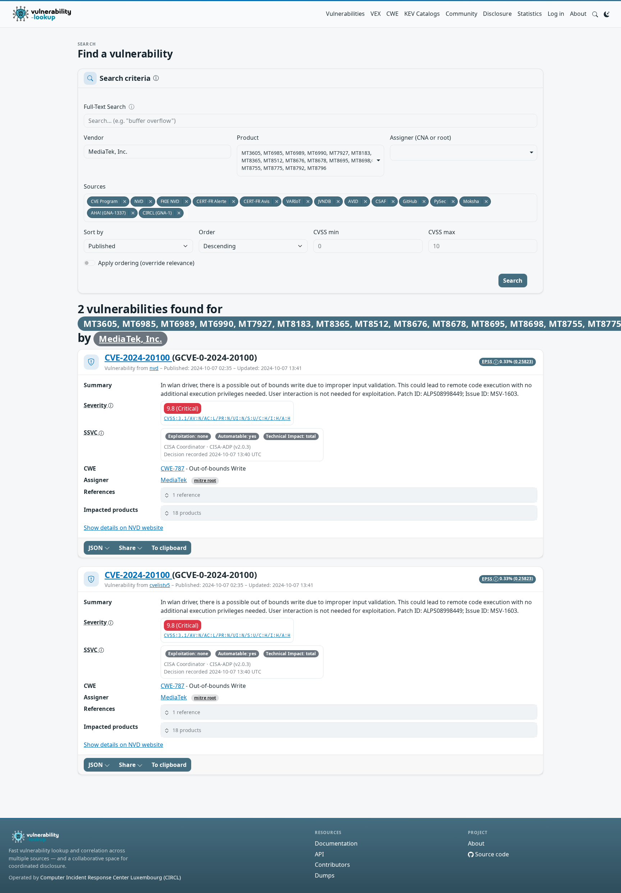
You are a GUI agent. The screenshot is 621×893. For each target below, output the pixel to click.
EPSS (488, 361)
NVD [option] (136, 201)
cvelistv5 (160, 585)
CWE (392, 14)
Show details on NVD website (123, 528)
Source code (491, 854)
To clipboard (169, 548)
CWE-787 (172, 468)
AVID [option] (351, 201)
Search (513, 280)
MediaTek (174, 480)
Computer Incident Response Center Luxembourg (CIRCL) (110, 877)
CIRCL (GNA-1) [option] (155, 213)
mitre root (205, 480)
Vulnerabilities (345, 14)
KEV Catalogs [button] (422, 14)
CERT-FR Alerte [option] (209, 201)
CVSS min (326, 232)
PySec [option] (438, 201)
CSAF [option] (379, 201)
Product (248, 138)
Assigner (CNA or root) (420, 138)
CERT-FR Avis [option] (255, 201)
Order (207, 232)
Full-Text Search (154, 106)
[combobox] (157, 151)
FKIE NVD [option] (168, 201)
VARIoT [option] (291, 201)
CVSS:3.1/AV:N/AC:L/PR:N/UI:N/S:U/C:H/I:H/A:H (227, 418)
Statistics (530, 14)
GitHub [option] (408, 201)
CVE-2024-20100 (138, 357)
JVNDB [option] (322, 201)
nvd (154, 368)
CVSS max (441, 232)
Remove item (371, 160)
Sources (95, 186)
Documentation (336, 843)
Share (128, 548)
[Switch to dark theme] (606, 13)
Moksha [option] (469, 201)
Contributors (332, 865)
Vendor (94, 138)
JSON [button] (96, 548)
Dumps (325, 875)
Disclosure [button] (497, 14)
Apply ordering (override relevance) (146, 263)
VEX (376, 14)
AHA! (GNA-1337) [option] (106, 213)
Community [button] (461, 14)
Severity (96, 405)
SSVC (91, 432)
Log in (556, 14)
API (319, 854)
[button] (595, 13)
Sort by (93, 232)
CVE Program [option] (102, 201)
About (578, 14)
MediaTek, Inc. (130, 338)
